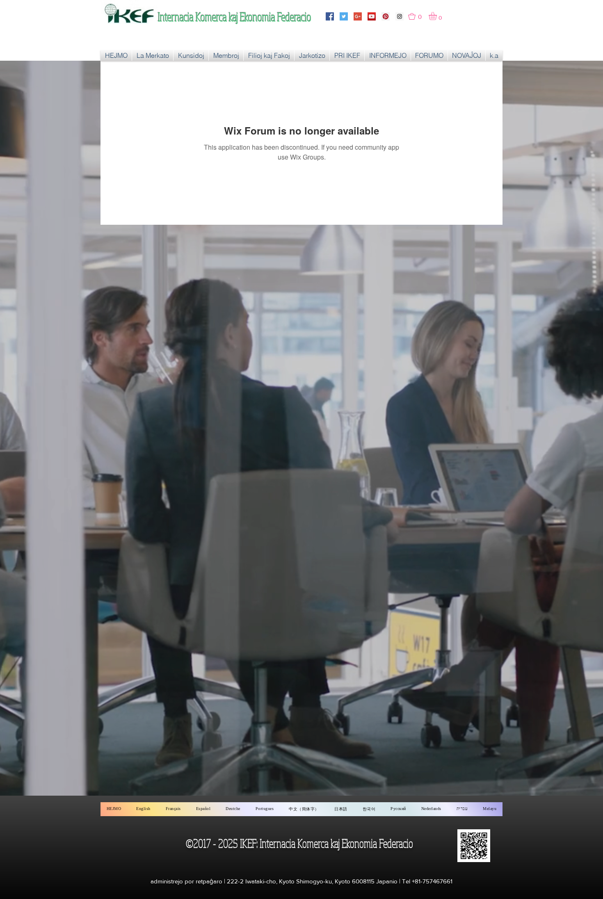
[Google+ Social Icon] (358, 16)
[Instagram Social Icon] (399, 16)
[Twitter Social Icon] (344, 16)
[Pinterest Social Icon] (385, 16)
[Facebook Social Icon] (330, 16)
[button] (418, 16)
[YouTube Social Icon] (372, 16)
